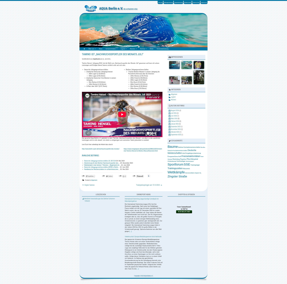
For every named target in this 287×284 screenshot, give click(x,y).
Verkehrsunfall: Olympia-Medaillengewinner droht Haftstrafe (143, 236)
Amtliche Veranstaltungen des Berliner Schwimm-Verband (100, 200)
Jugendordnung (178, 2)
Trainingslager (195, 165)
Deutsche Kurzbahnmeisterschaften (177, 150)
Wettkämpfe (176, 172)
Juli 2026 (174, 113)
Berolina (203, 147)
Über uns (91, 49)
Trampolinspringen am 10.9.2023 (148, 185)
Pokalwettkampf (172, 161)
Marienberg (176, 159)
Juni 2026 (174, 116)
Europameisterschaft (174, 156)
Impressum (204, 2)
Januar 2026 (175, 124)
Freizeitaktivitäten (191, 156)
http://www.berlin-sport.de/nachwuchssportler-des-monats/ (100, 149)
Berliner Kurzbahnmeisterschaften (189, 147)
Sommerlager (181, 161)
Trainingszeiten (175, 168)
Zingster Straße (177, 176)
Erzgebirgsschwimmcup (193, 153)
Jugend (123, 49)
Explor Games (90, 185)
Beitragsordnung (168, 2)
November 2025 (176, 129)
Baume (173, 146)
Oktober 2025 (175, 132)
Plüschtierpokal (192, 159)
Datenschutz (196, 2)
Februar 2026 (175, 121)
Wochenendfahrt (189, 173)
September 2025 (176, 135)
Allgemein (94, 180)
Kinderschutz (187, 2)
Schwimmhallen (111, 49)
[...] (130, 231)
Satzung (160, 2)
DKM (183, 153)
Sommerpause (190, 161)
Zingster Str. (198, 173)
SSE (187, 164)
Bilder (151, 49)
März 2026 (174, 118)
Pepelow (183, 159)
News (100, 49)
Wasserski (186, 168)
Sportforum (175, 164)
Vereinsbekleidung (162, 49)
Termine (142, 49)
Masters (132, 49)
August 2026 (175, 110)
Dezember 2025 (175, 126)
